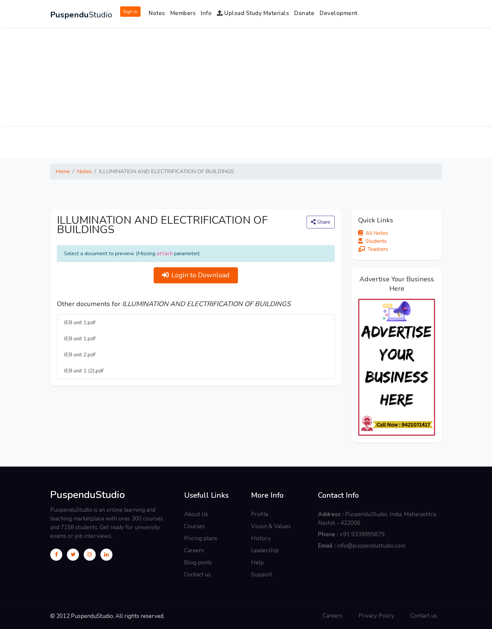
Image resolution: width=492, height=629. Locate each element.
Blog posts (198, 562)
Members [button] (183, 13)
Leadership (265, 550)
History (261, 538)
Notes (84, 171)
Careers (194, 550)
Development (338, 13)
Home (63, 171)
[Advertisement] (246, 79)
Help (257, 562)
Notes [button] (157, 13)
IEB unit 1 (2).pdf (83, 370)
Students (376, 241)
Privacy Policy (376, 616)
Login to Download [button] (200, 275)
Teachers (377, 249)
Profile (259, 514)
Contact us (197, 574)
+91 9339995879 (362, 534)
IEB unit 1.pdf (79, 322)
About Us (196, 514)
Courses (194, 526)
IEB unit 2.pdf (79, 354)
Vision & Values (271, 526)
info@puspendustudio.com (371, 546)
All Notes (376, 233)
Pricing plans (200, 538)
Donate (304, 13)
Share (323, 222)
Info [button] (206, 13)
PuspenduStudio (87, 495)
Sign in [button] (130, 11)
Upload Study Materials (256, 13)
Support (261, 574)
